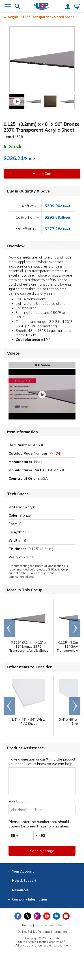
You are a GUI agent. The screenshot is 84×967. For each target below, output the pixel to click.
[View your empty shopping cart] (77, 7)
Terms (38, 925)
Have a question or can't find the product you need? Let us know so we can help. (42, 761)
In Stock (13, 146)
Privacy (27, 925)
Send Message (42, 850)
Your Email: (17, 801)
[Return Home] (42, 7)
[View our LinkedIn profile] (56, 916)
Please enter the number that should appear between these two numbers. (39, 823)
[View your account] (67, 7)
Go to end (9, 628)
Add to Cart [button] (42, 173)
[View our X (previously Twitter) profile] (27, 916)
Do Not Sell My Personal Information (42, 931)
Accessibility (53, 925)
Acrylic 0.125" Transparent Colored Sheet (41, 17)
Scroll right (75, 628)
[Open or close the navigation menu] (8, 6)
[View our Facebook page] (17, 916)
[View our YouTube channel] (46, 916)
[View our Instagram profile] (37, 916)
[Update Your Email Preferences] (66, 916)
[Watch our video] (16, 101)
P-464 (54, 453)
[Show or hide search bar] (17, 7)
